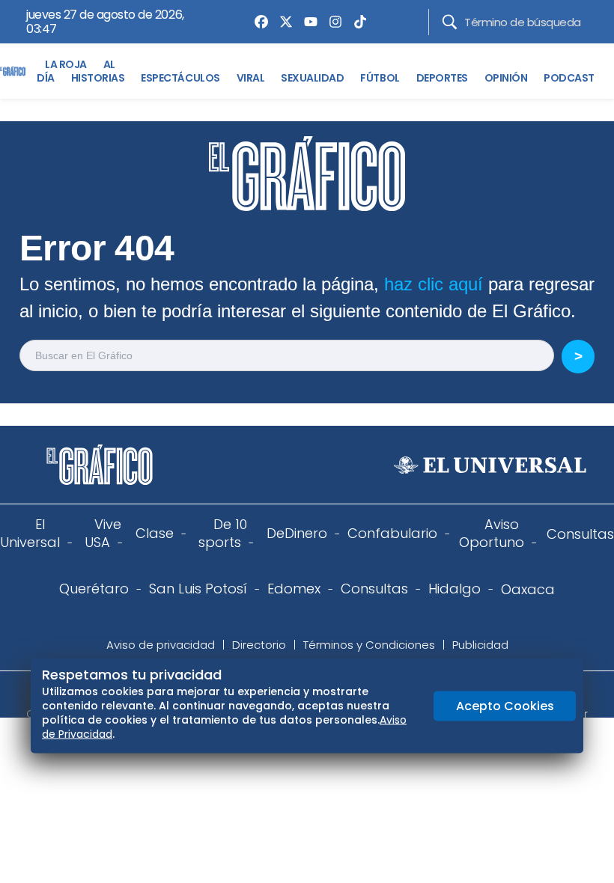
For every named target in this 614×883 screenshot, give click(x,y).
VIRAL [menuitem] (251, 77)
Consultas (580, 534)
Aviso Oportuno (491, 533)
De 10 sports (222, 533)
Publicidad (480, 645)
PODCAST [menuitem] (569, 77)
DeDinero (297, 533)
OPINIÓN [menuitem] (506, 77)
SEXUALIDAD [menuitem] (312, 77)
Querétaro (94, 588)
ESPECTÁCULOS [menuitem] (180, 77)
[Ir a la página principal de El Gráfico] (12, 71)
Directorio (259, 645)
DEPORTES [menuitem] (442, 77)
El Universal (30, 533)
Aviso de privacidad (160, 645)
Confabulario (392, 533)
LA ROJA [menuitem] (66, 64)
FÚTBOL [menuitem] (379, 77)
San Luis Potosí (198, 588)
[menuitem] (257, 21)
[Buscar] (449, 22)
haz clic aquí (433, 284)
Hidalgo (454, 588)
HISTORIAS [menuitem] (98, 77)
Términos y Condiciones (369, 645)
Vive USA (103, 533)
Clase (155, 533)
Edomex (293, 588)
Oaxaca (528, 589)
